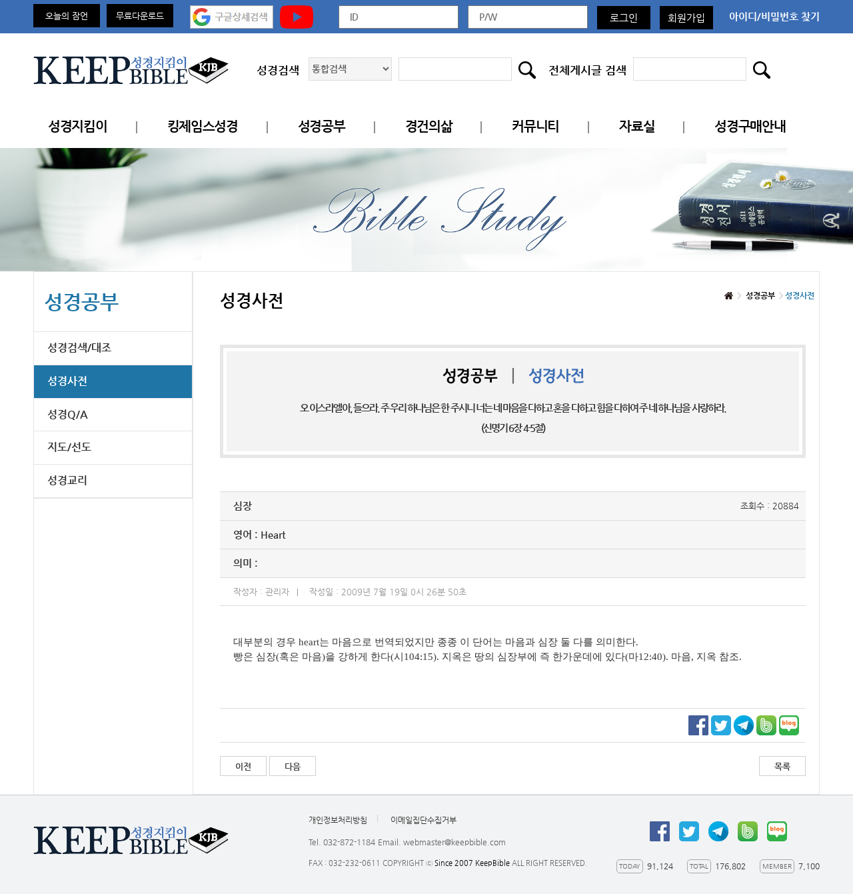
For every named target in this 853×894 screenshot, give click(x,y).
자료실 (636, 126)
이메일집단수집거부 (423, 820)
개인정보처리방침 (338, 820)
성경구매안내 (749, 126)
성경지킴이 (77, 126)
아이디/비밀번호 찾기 (774, 16)
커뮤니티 (535, 126)
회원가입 (686, 17)
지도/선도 (69, 447)
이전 (243, 766)
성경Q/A (67, 414)
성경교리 (67, 480)
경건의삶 (428, 126)
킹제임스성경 (202, 126)
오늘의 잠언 (66, 16)
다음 (293, 766)
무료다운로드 (140, 16)
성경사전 (67, 381)
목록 (782, 766)
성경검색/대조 (79, 347)
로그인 (624, 17)
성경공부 (321, 126)
